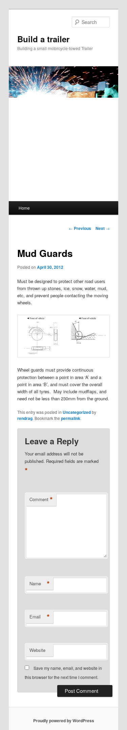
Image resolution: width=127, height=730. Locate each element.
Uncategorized (77, 412)
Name (39, 583)
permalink (70, 418)
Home (24, 208)
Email (39, 616)
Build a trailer (43, 39)
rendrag (25, 418)
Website (37, 650)
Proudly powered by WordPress (63, 720)
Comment (41, 499)
